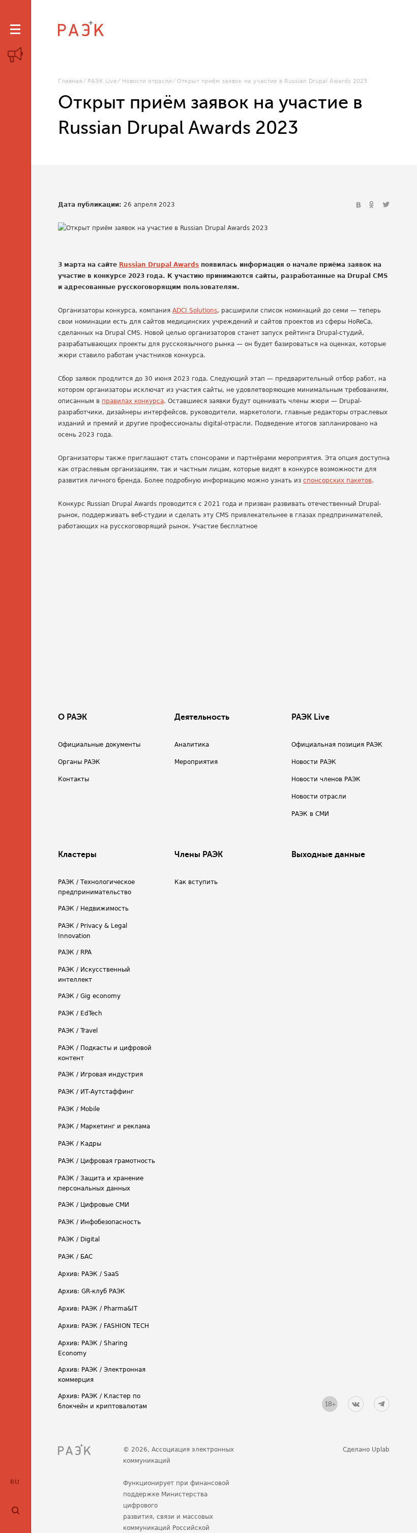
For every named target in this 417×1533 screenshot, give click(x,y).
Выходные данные (328, 854)
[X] (386, 205)
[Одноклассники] (372, 205)
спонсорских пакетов (337, 480)
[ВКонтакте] (359, 205)
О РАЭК (72, 717)
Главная (70, 81)
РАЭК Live (102, 81)
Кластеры (77, 854)
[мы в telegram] (382, 1404)
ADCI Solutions (194, 310)
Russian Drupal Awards (159, 264)
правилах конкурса (133, 401)
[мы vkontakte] (356, 1404)
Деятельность (201, 717)
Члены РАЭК (198, 854)
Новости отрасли (147, 81)
